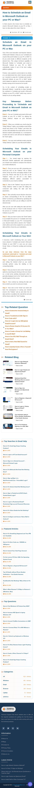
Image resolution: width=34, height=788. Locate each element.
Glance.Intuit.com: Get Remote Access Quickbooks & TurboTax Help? (16, 772)
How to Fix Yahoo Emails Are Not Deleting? (16, 510)
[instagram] (13, 728)
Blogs (4, 741)
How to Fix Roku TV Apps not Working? (12, 768)
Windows (6, 680)
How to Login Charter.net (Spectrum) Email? (13, 776)
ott (4, 676)
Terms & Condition (8, 751)
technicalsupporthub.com (18, 785)
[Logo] (8, 709)
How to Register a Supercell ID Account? (15, 565)
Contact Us (6, 744)
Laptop (5, 692)
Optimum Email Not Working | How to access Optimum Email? (22, 379)
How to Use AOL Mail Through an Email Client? (16, 338)
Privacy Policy (6, 748)
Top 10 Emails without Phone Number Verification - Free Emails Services (23, 416)
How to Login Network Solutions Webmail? (13, 765)
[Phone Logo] (8, 2)
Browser (5, 688)
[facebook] (3, 728)
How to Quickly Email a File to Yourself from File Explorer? (17, 348)
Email (5, 684)
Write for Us (6, 754)
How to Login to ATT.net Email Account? (15, 454)
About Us (5, 738)
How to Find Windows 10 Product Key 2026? (16, 606)
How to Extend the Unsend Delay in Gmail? (17, 312)
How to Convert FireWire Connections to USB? (17, 621)
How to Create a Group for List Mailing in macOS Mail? (17, 333)
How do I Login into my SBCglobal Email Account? (16, 322)
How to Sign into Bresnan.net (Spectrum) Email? (22, 389)
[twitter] (8, 728)
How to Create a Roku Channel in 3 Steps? (15, 653)
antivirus (5, 696)
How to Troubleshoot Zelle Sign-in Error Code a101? (16, 317)
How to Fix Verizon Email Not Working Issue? (16, 486)
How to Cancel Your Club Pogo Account (15, 550)
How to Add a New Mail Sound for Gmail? (16, 343)
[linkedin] (17, 728)
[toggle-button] (29, 2)
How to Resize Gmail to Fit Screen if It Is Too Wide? (17, 327)
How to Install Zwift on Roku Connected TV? (13, 779)
